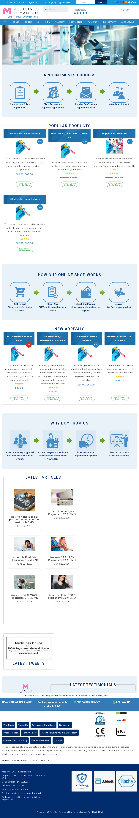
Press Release (10, 732)
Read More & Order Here (24, 184)
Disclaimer (64, 725)
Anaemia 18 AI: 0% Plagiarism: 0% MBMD (24, 559)
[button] (43, 613)
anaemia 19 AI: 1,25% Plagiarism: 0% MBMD (62, 513)
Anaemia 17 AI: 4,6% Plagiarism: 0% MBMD (62, 559)
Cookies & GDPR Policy (15, 740)
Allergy (59, 22)
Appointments (19, 760)
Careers (58, 740)
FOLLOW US (123, 702)
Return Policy (30, 732)
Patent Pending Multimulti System (59, 732)
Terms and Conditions (43, 725)
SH (38, 22)
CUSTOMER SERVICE (88, 702)
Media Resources (40, 740)
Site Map (45, 760)
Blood (28, 22)
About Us (23, 725)
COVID (16, 22)
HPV (47, 22)
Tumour (92, 22)
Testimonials (80, 10)
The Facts (8, 725)
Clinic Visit (109, 22)
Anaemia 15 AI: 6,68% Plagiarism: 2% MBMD (62, 596)
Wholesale (127, 22)
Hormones (76, 22)
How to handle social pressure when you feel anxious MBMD (24, 519)
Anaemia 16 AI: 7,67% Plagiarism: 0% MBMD (24, 596)
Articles (34, 760)
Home (5, 760)
